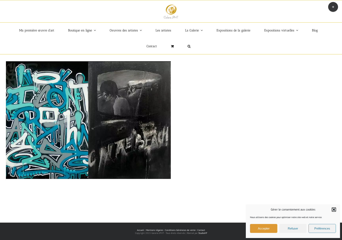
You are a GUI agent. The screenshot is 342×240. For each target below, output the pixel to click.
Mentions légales (154, 230)
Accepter (264, 228)
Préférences (322, 228)
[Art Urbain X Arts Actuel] (88, 63)
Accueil (140, 230)
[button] (334, 210)
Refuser (293, 228)
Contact (201, 230)
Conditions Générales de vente (180, 230)
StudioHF (202, 232)
